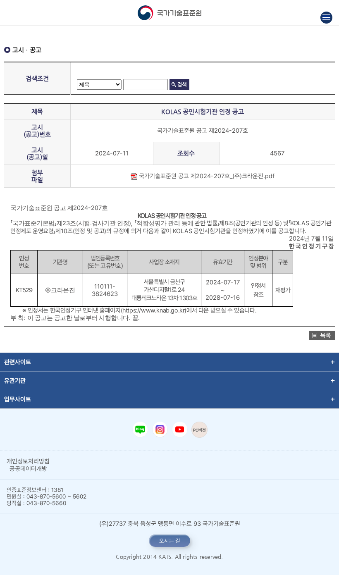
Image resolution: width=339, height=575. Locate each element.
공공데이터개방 (28, 468)
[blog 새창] (140, 429)
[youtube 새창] (180, 429)
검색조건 (37, 78)
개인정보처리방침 (28, 461)
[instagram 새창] (160, 429)
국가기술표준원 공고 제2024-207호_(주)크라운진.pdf (206, 176)
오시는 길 (169, 540)
